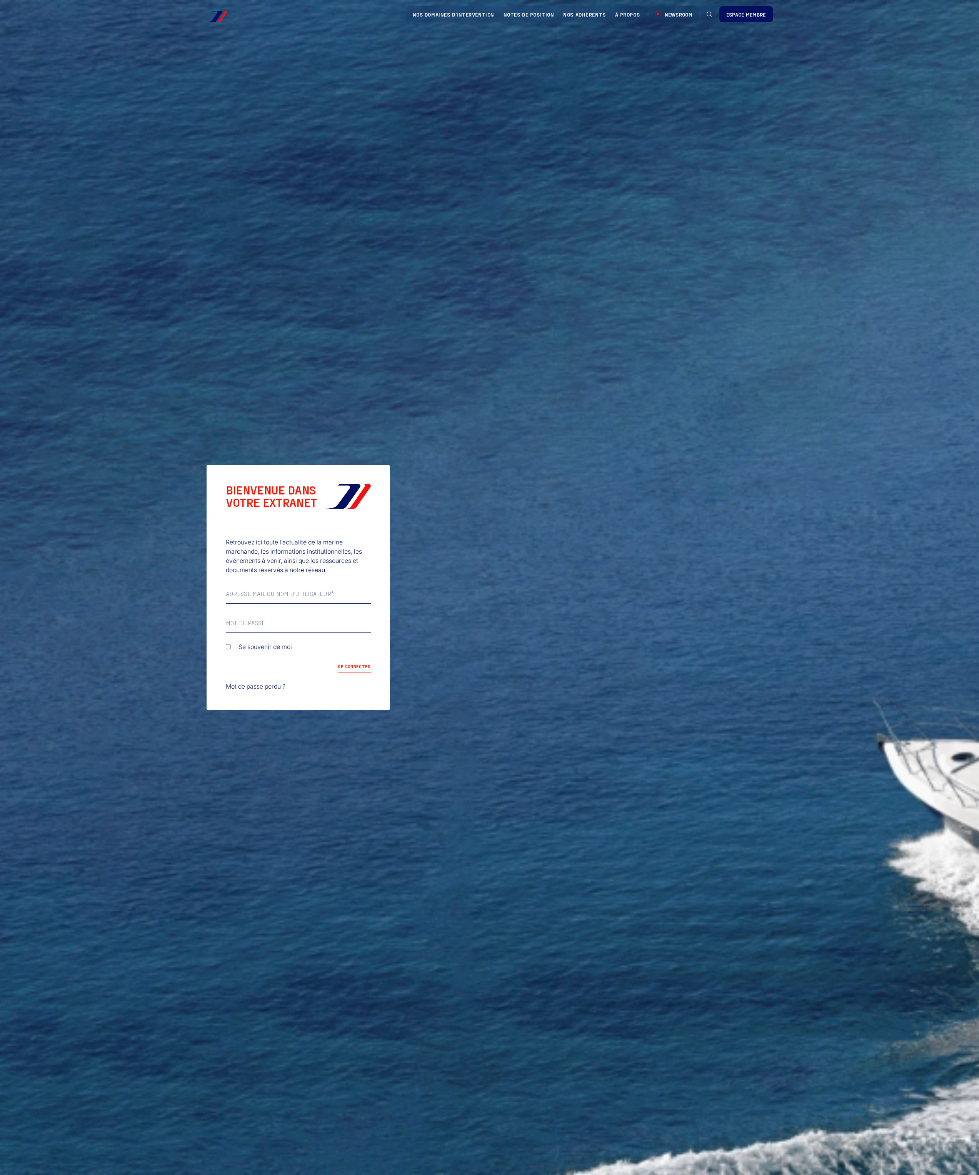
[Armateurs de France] (217, 16)
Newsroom (678, 14)
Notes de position (529, 14)
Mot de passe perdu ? (255, 686)
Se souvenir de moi (265, 647)
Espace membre (746, 14)
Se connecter (354, 666)
